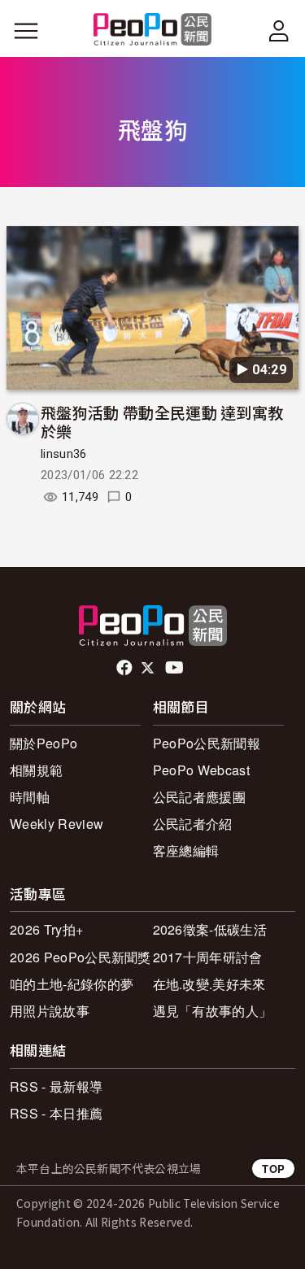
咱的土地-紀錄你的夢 (71, 984)
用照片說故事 (49, 1010)
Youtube (175, 668)
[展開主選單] (26, 31)
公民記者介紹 (193, 823)
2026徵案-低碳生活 (210, 929)
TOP (273, 1168)
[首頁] (152, 30)
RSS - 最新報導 (56, 1086)
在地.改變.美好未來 (209, 984)
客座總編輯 (186, 850)
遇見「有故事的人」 (212, 1010)
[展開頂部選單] (279, 31)
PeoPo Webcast (201, 770)
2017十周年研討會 (208, 957)
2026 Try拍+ (46, 929)
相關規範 (36, 770)
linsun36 (64, 454)
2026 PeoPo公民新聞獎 (80, 957)
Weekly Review (56, 823)
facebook (125, 668)
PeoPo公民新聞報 (206, 743)
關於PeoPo (43, 743)
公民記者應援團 (199, 796)
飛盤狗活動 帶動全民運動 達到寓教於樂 (162, 422)
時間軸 (30, 796)
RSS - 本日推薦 (56, 1113)
